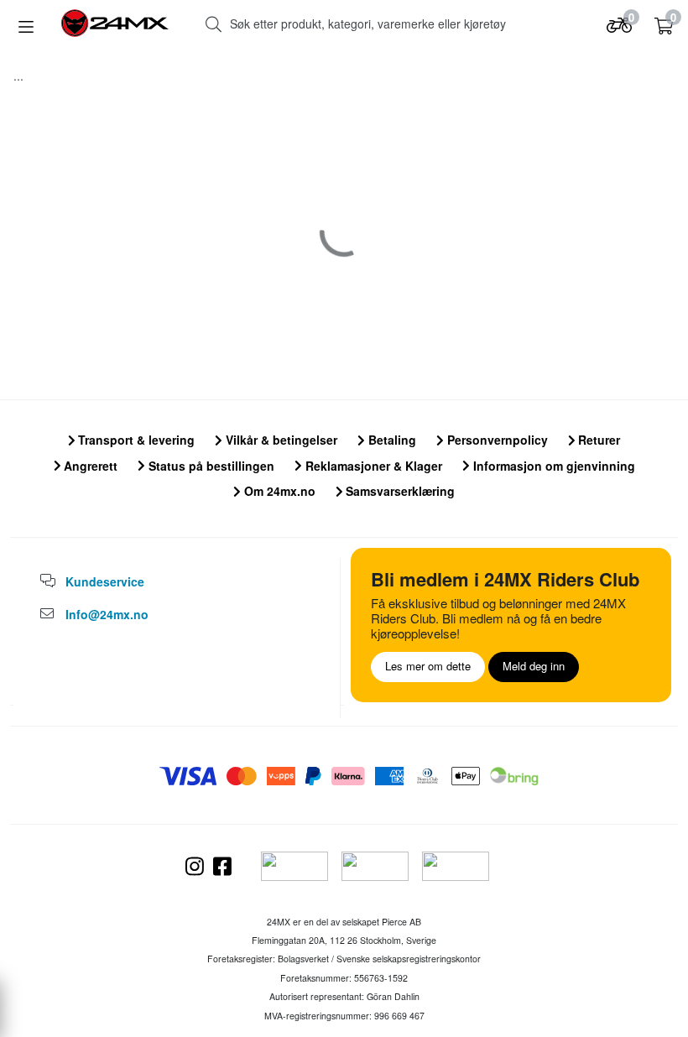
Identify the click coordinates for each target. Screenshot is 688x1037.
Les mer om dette (428, 666)
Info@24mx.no (107, 614)
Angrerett (88, 465)
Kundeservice (104, 581)
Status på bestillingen (209, 465)
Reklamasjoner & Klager (372, 465)
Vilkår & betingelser (279, 439)
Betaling (390, 439)
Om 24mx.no (278, 490)
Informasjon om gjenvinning (552, 465)
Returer (597, 439)
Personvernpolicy (496, 439)
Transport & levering (135, 439)
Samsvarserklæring (398, 490)
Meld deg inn (534, 666)
